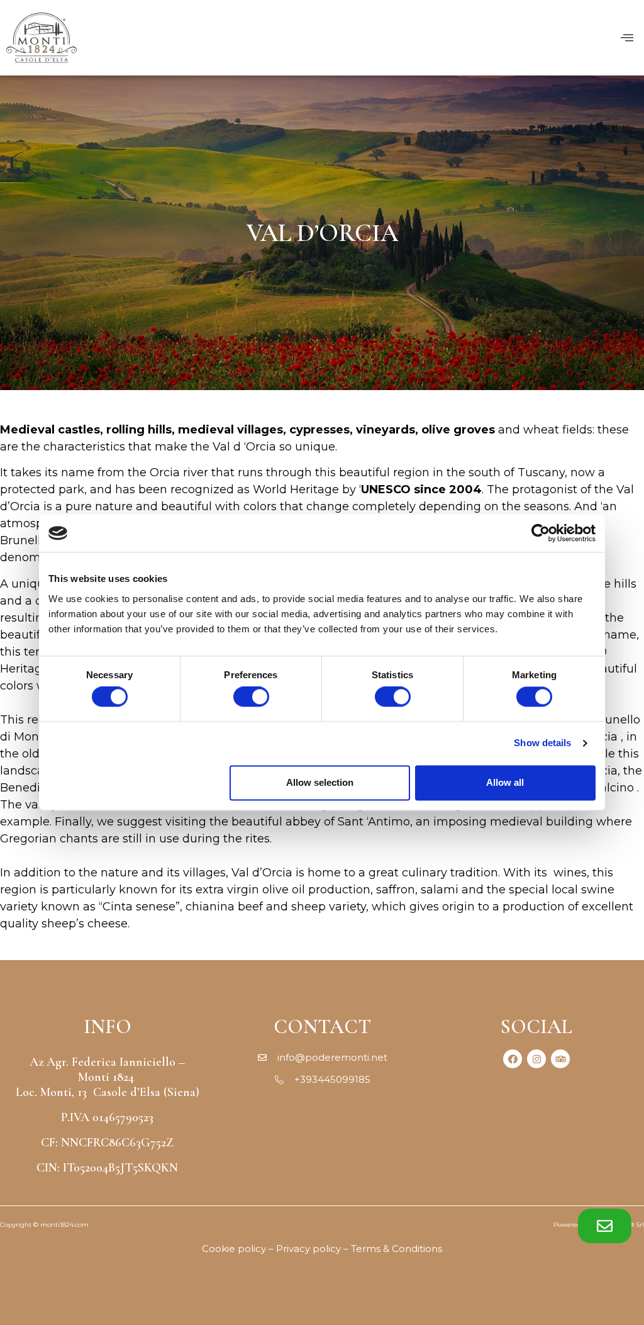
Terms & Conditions (396, 1249)
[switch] (251, 697)
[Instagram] (536, 1058)
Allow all (505, 782)
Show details (542, 743)
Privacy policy (308, 1249)
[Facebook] (512, 1058)
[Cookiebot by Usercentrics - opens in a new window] (541, 532)
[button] (604, 1226)
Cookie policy (234, 1249)
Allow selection (319, 782)
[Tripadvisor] (560, 1058)
